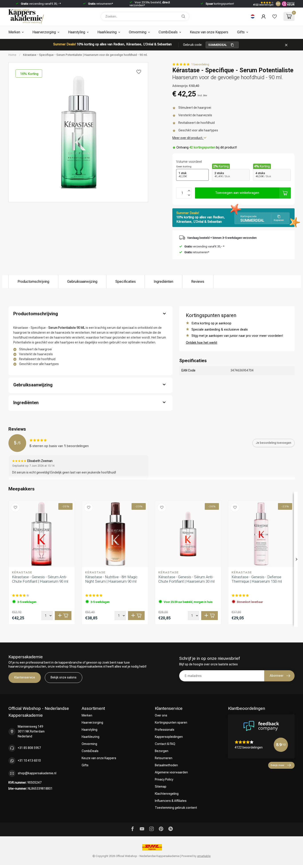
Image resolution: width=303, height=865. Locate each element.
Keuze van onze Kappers (209, 32)
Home (12, 54)
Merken (14, 32)
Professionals (164, 729)
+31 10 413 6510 (29, 760)
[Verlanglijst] (274, 16)
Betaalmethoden (166, 765)
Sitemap (160, 786)
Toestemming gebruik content (176, 807)
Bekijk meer (277, 765)
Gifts (241, 32)
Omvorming (137, 32)
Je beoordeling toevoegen (273, 442)
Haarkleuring (107, 32)
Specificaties (125, 281)
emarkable (204, 856)
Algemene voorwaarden (171, 772)
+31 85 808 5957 (29, 748)
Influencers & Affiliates (171, 801)
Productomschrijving (33, 281)
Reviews (197, 281)
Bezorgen (161, 751)
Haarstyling (76, 32)
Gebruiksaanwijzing (82, 281)
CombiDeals (168, 32)
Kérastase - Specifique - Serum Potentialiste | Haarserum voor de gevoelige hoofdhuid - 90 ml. (85, 54)
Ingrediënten (163, 281)
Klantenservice (24, 677)
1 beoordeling (200, 64)
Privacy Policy (164, 779)
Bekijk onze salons (64, 677)
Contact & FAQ (165, 744)
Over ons (161, 715)
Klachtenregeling (167, 793)
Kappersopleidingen (169, 737)
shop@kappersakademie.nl (37, 773)
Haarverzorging (44, 32)
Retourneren (163, 758)
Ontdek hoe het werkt (201, 343)
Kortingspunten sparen (171, 722)
